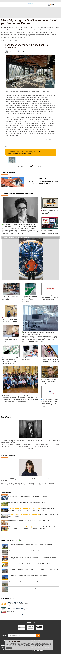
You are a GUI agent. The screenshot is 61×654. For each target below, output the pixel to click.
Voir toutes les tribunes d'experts (30, 487)
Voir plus (30, 448)
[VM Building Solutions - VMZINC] (30, 627)
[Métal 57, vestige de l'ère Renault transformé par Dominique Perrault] (12, 160)
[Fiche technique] (54, 87)
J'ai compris (9, 647)
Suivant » (41, 166)
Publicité (3, 642)
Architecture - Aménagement (35, 51)
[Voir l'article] (58, 237)
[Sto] (21, 627)
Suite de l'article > (52, 145)
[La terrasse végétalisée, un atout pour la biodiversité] (6, 87)
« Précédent (21, 166)
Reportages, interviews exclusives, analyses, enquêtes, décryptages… (24, 152)
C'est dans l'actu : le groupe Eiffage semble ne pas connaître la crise (15, 237)
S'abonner (30, 450)
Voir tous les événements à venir (30, 614)
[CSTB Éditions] (39, 627)
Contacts (3, 640)
